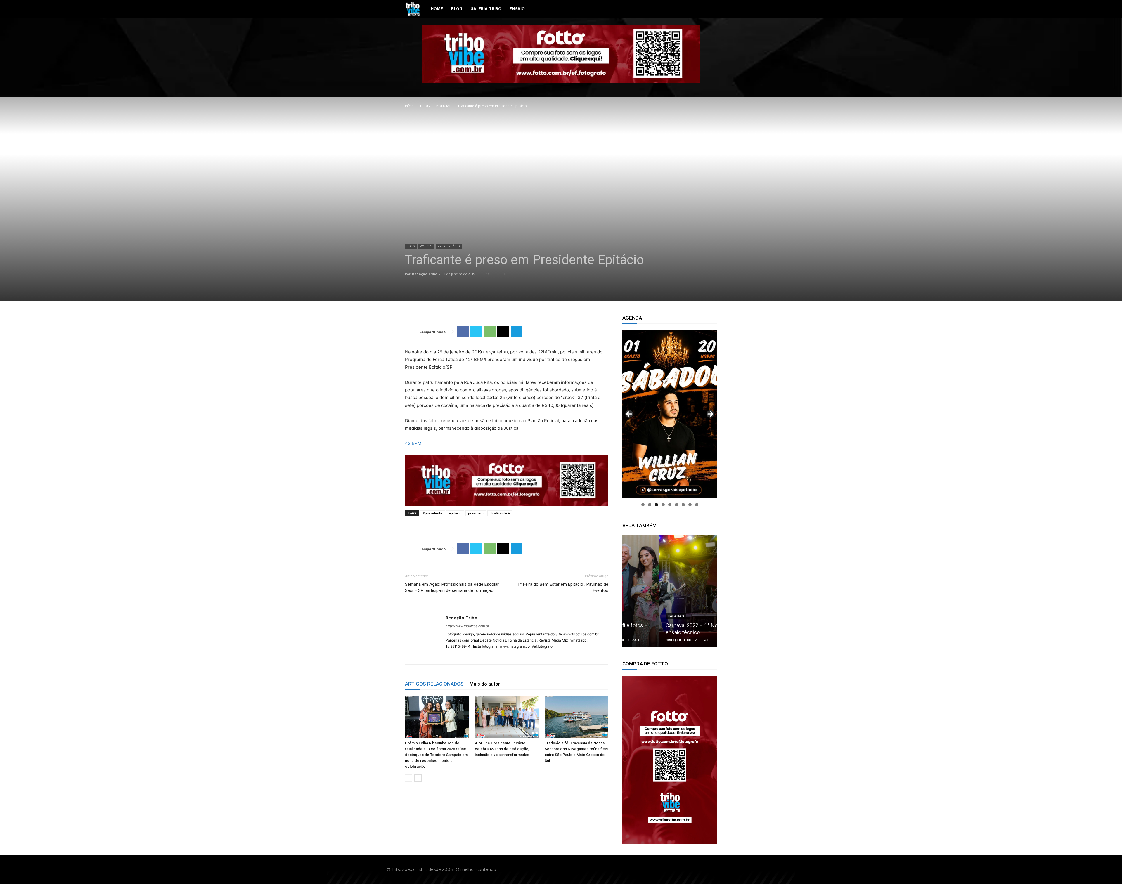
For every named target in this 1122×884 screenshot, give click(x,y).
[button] (710, 9)
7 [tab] (683, 504)
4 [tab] (663, 504)
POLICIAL (443, 105)
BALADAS (639, 616)
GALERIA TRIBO (485, 8)
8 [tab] (690, 504)
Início (409, 105)
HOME (437, 8)
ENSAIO (517, 8)
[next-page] (418, 778)
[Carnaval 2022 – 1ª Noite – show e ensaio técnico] (669, 591)
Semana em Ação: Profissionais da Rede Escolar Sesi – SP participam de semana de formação (452, 587)
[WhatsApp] (490, 331)
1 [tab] (643, 504)
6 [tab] (676, 504)
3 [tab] (656, 504)
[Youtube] (731, 869)
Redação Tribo (424, 274)
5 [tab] (669, 504)
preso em (476, 513)
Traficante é (500, 513)
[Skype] (471, 656)
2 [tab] (649, 504)
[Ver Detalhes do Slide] (669, 760)
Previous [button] (629, 414)
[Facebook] (463, 331)
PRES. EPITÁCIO (449, 246)
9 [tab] (696, 504)
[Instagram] (461, 656)
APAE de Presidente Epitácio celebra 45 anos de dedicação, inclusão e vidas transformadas (502, 749)
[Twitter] (476, 331)
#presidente (432, 513)
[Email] (503, 331)
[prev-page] (408, 778)
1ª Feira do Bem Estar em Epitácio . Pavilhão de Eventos (562, 587)
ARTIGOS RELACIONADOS (434, 684)
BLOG (456, 8)
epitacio (455, 513)
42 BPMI (414, 443)
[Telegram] (516, 331)
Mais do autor (485, 684)
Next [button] (710, 414)
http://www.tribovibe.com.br (467, 626)
